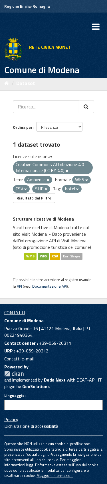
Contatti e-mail (19, 358)
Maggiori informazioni (55, 475)
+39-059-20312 (32, 350)
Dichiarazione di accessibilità (31, 426)
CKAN (14, 374)
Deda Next (55, 379)
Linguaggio (14, 395)
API (19, 286)
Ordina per (23, 127)
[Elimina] (67, 171)
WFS (43, 256)
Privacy (11, 419)
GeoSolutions (36, 386)
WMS (30, 256)
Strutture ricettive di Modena (43, 218)
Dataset (25, 83)
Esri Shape (71, 256)
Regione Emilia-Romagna (27, 6)
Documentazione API (49, 286)
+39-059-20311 (54, 343)
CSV (55, 256)
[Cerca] (86, 106)
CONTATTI (14, 312)
